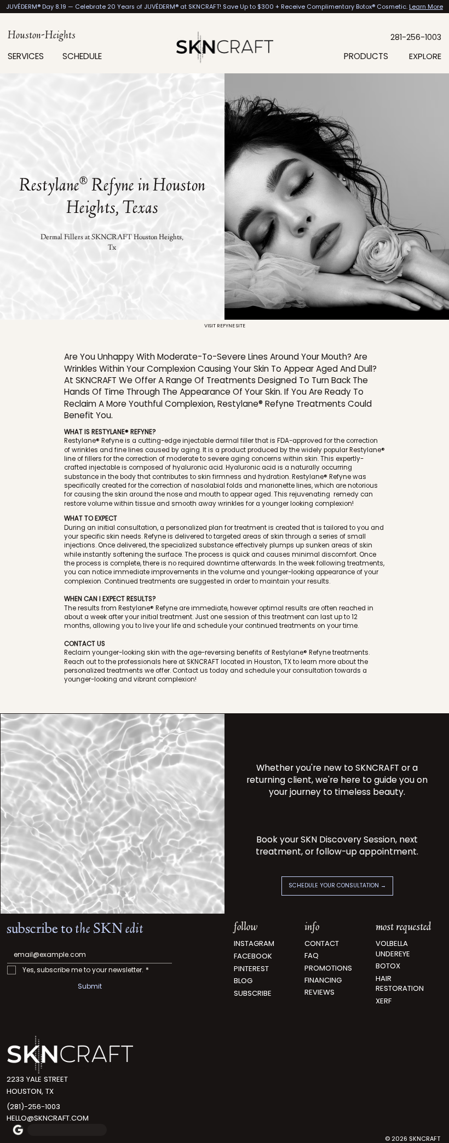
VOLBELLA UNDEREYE (393, 948)
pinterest (251, 968)
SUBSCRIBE (253, 993)
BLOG (243, 980)
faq (311, 955)
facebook (253, 956)
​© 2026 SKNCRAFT (412, 1139)
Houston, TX (30, 1091)
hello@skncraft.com (48, 1118)
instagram (254, 943)
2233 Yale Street (37, 1079)
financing (323, 980)
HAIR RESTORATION (400, 983)
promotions (328, 968)
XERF (384, 1001)
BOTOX (388, 966)
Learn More (426, 7)
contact (321, 943)
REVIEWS (319, 992)
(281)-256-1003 (33, 1106)
